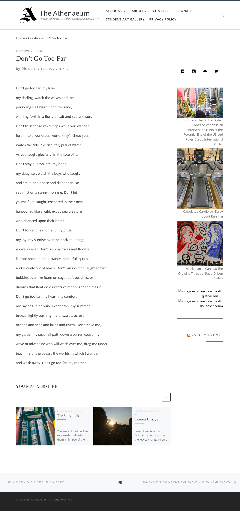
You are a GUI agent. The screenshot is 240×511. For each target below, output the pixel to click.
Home (20, 38)
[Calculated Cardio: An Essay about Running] (200, 178)
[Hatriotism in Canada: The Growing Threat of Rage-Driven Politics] (200, 243)
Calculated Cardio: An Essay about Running (203, 213)
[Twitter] (217, 71)
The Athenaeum (36, 499)
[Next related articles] (166, 397)
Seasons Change (146, 419)
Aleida (27, 69)
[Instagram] (194, 71)
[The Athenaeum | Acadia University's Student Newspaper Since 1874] (29, 14)
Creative (34, 38)
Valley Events (207, 335)
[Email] (206, 71)
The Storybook (68, 416)
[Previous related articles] (157, 397)
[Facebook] (183, 71)
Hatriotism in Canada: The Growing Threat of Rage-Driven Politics (200, 273)
